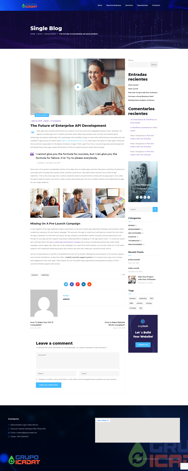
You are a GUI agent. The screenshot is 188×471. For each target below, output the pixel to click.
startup (149, 303)
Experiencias (142, 5)
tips (140, 308)
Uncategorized (135, 244)
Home (32, 34)
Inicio (100, 5)
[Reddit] (89, 284)
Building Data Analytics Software (141, 100)
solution (139, 303)
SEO (151, 298)
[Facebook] (72, 284)
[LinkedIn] (83, 284)
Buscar (130, 60)
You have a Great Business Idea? (141, 96)
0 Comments (56, 121)
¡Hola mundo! (133, 85)
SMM (131, 303)
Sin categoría (134, 233)
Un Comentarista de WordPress (142, 119)
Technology (133, 241)
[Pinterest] (78, 284)
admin (46, 121)
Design (131, 225)
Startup (132, 237)
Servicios (129, 5)
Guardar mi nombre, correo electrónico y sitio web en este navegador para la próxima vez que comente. (78, 379)
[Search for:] (143, 209)
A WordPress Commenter (140, 127)
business (35, 275)
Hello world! (133, 89)
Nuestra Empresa (113, 5)
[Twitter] (66, 284)
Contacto (156, 5)
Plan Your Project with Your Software (143, 93)
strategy (133, 308)
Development (50, 34)
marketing (45, 275)
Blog (40, 34)
